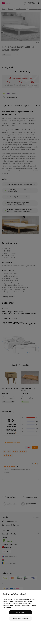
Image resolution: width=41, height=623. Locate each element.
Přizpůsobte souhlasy (20, 618)
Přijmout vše (20, 612)
